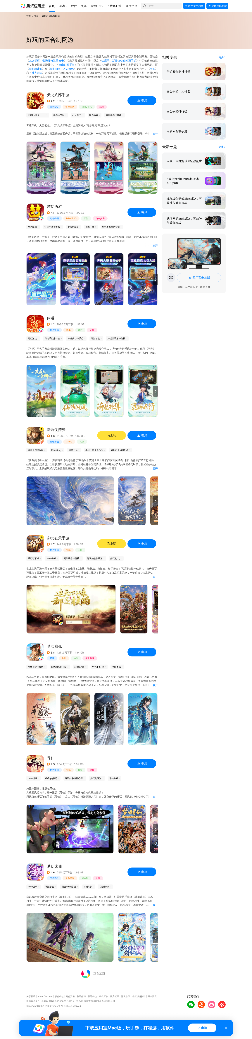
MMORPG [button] (87, 106)
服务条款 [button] (59, 996)
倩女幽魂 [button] (89, 658)
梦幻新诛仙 (35, 68)
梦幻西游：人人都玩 (62, 68)
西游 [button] (86, 218)
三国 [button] (80, 550)
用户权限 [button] (114, 996)
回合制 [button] (85, 878)
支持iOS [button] (54, 106)
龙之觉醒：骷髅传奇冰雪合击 (46, 60)
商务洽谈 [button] (70, 996)
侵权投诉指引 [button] (139, 996)
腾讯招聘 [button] (81, 996)
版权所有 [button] (103, 996)
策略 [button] (52, 658)
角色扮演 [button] (69, 106)
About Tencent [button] (45, 996)
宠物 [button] (92, 330)
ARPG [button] (69, 441)
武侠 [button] (101, 106)
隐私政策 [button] (125, 996)
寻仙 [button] (92, 769)
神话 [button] (80, 330)
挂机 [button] (68, 550)
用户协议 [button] (152, 996)
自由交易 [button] (100, 218)
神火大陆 (37, 72)
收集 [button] (68, 330)
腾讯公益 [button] (92, 996)
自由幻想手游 (67, 64)
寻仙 (152, 68)
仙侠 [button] (76, 658)
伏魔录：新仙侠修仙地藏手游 (118, 60)
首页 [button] (28, 16)
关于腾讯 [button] (30, 996)
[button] (33, 6)
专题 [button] (36, 16)
